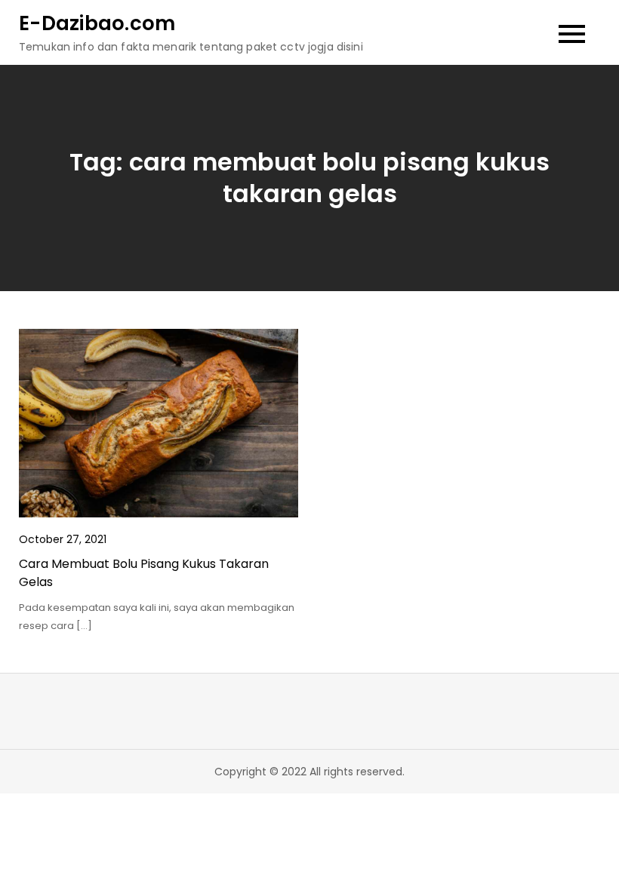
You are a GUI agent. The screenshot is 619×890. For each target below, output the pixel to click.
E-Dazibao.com (97, 23)
